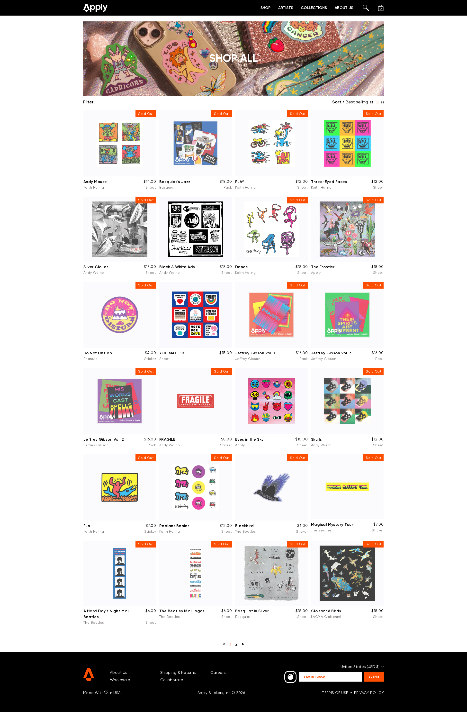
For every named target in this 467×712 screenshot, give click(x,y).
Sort (336, 102)
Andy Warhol (94, 272)
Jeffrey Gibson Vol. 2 (103, 439)
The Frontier (323, 266)
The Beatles (245, 531)
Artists (285, 7)
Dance (241, 266)
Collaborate (171, 679)
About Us (344, 7)
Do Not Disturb (97, 352)
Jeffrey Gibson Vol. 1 (255, 352)
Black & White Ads (177, 266)
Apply (316, 272)
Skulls (316, 439)
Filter (88, 102)
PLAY (239, 181)
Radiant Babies (174, 525)
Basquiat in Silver (252, 610)
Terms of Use (335, 693)
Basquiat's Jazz (174, 181)
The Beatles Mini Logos (182, 610)
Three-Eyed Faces (329, 181)
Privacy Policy (369, 693)
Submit (373, 676)
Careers (218, 672)
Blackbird (244, 525)
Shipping (168, 672)
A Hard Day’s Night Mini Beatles (105, 613)
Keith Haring (93, 187)
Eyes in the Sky (249, 439)
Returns (188, 672)
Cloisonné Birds (326, 610)
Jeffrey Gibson (247, 359)
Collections (314, 7)
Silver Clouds (96, 266)
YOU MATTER (171, 352)
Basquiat (167, 187)
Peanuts (90, 359)
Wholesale (120, 679)
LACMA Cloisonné (326, 617)
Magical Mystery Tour (332, 524)
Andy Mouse (95, 181)
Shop (265, 7)
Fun (86, 525)
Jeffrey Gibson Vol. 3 (331, 352)
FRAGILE (167, 439)
